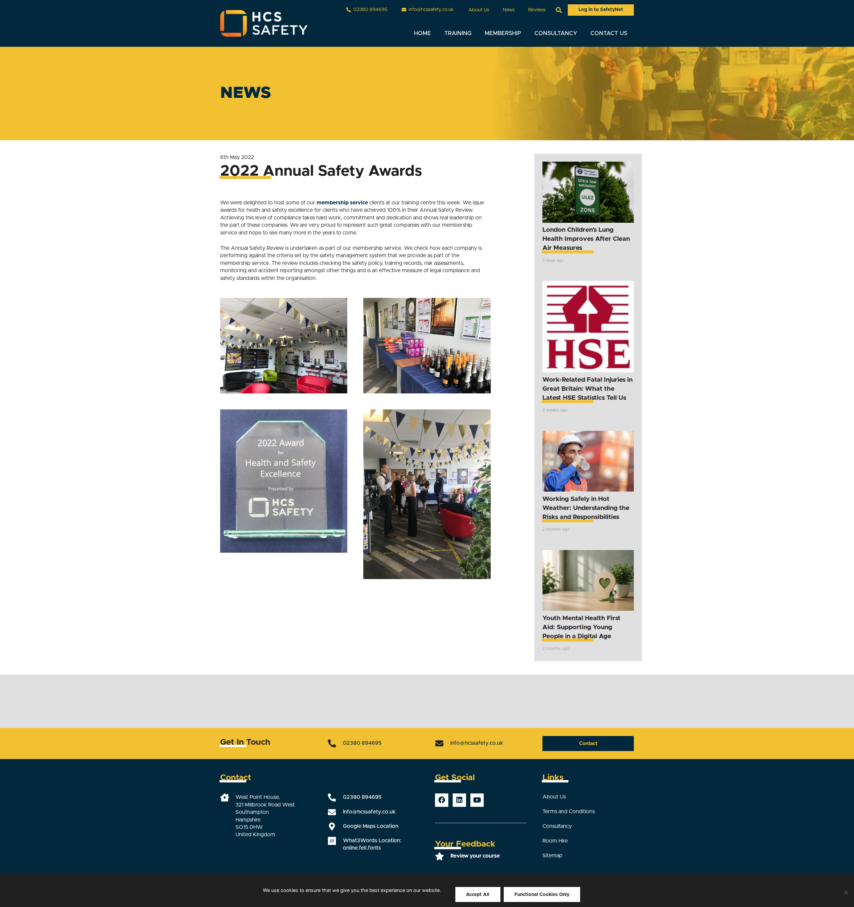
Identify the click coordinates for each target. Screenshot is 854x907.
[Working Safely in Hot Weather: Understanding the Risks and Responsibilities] (588, 461)
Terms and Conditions (568, 811)
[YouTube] (477, 800)
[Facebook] (441, 800)
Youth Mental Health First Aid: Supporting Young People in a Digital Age (581, 627)
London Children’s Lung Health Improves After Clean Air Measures (586, 239)
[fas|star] (442, 856)
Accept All (477, 894)
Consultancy (557, 826)
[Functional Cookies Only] (845, 892)
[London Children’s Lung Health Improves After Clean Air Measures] (588, 192)
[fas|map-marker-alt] (335, 827)
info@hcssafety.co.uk (476, 743)
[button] (494, 10)
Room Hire (555, 841)
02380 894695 (362, 743)
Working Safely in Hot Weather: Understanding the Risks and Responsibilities (585, 508)
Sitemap (552, 855)
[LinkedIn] (459, 800)
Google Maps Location (370, 826)
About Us (554, 796)
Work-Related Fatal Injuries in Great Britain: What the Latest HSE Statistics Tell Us (587, 389)
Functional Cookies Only (541, 894)
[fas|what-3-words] (335, 841)
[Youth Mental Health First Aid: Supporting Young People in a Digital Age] (588, 580)
